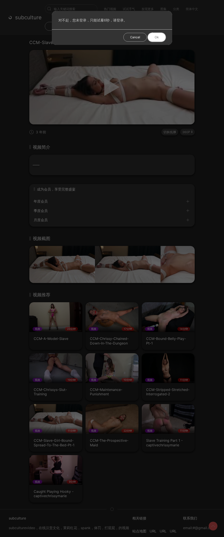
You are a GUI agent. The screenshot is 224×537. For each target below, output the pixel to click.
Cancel (135, 37)
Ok (157, 37)
